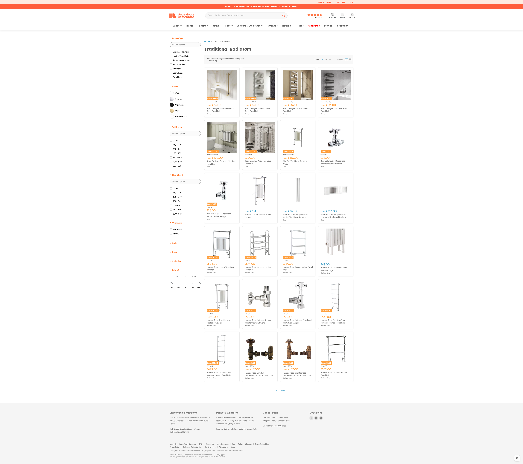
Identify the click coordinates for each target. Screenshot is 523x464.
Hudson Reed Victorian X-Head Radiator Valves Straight (258, 321)
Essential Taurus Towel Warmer (258, 214)
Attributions (223, 447)
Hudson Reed (211, 272)
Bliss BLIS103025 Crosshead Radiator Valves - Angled (219, 215)
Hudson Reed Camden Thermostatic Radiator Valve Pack (259, 374)
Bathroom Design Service (192, 447)
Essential (248, 217)
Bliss (284, 167)
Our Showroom (210, 447)
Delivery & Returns (231, 429)
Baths (215, 25)
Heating (287, 25)
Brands (328, 25)
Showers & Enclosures (249, 25)
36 (326, 59)
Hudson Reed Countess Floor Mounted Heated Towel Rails (333, 321)
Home (207, 41)
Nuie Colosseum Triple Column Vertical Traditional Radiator (296, 215)
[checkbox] (186, 51)
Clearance (314, 25)
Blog (233, 444)
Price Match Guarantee (187, 444)
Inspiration (342, 25)
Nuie (284, 220)
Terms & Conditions (262, 444)
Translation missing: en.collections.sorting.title (225, 58)
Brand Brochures (223, 444)
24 (322, 59)
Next (283, 390)
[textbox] (185, 44)
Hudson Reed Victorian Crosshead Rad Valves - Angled (297, 321)
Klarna (233, 447)
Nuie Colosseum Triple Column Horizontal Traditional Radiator (334, 215)
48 (330, 59)
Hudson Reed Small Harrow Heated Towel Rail (218, 321)
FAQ (201, 444)
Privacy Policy (175, 447)
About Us (173, 444)
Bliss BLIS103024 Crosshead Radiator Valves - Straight (333, 162)
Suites (176, 25)
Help (351, 2)
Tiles (300, 25)
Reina (209, 114)
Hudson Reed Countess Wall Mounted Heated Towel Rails (219, 374)
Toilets (190, 25)
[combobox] (242, 15)
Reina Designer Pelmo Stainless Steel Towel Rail (220, 109)
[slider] (171, 283)
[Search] (283, 15)
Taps (228, 25)
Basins (203, 25)
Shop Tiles (340, 2)
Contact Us (277, 426)
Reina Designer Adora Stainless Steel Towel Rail (258, 109)
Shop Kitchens (324, 2)
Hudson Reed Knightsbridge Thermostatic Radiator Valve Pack (297, 374)
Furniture (272, 25)
